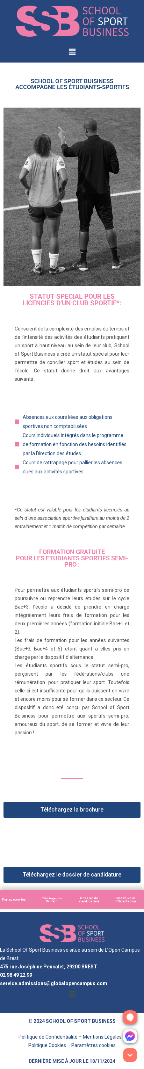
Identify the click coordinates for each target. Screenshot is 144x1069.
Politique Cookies (47, 1045)
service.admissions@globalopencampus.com (53, 983)
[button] (72, 52)
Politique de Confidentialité (48, 1037)
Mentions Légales (102, 1037)
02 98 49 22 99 (16, 975)
